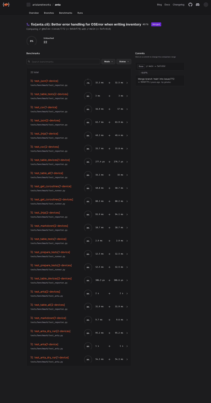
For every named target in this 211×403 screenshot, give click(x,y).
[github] (190, 4)
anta (57, 4)
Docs (167, 4)
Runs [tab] (80, 13)
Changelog (178, 4)
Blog (159, 4)
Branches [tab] (49, 13)
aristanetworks (41, 4)
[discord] (197, 4)
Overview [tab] (34, 13)
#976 (146, 24)
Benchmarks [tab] (65, 13)
